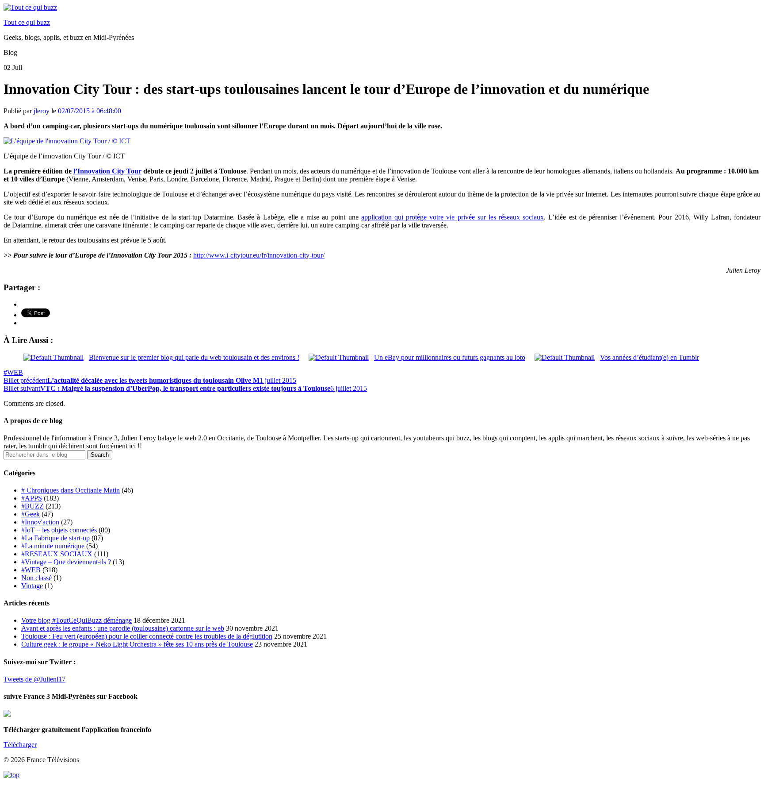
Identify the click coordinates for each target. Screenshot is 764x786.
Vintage (32, 586)
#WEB (13, 372)
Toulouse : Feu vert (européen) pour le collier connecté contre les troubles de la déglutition (146, 636)
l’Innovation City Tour (107, 171)
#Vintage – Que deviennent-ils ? (66, 562)
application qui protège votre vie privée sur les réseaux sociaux (452, 217)
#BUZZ (32, 506)
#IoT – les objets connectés (59, 530)
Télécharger (20, 744)
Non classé (36, 578)
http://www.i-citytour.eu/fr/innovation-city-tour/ (259, 255)
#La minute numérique (52, 546)
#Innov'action (40, 522)
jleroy (42, 111)
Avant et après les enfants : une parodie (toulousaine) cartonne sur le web (122, 628)
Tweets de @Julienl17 (34, 679)
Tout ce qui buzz (27, 22)
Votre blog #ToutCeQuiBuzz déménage (76, 620)
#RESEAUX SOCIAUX (56, 554)
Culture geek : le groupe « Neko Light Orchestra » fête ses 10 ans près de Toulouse (137, 644)
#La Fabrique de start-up (55, 538)
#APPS (31, 498)
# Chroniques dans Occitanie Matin (70, 490)
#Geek (30, 514)
